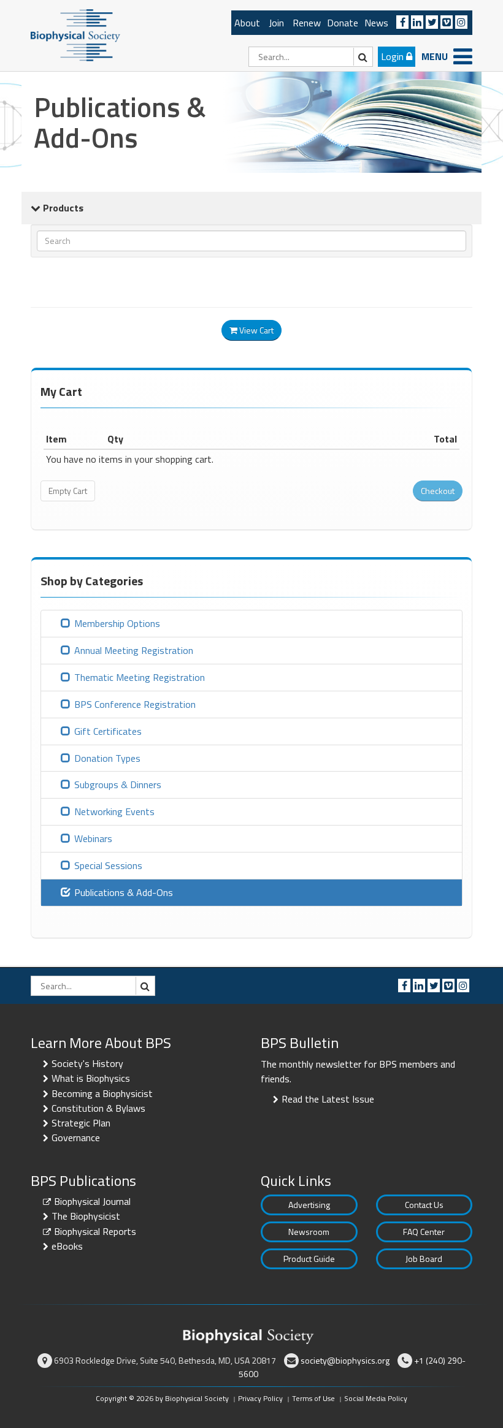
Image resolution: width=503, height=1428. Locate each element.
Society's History (87, 1063)
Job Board (423, 1258)
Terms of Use (313, 1398)
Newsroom (308, 1231)
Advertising (309, 1204)
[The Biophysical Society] (75, 34)
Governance (76, 1137)
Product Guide (309, 1258)
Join (276, 22)
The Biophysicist (86, 1216)
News (376, 22)
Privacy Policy (260, 1398)
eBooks (67, 1246)
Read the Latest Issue (328, 1099)
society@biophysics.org (345, 1360)
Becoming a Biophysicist (102, 1093)
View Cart (255, 330)
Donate (342, 22)
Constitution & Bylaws (98, 1108)
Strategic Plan (81, 1122)
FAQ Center (424, 1231)
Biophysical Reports (95, 1231)
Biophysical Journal (92, 1201)
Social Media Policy (375, 1398)
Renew (307, 22)
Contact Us (424, 1204)
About (247, 22)
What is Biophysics (91, 1078)
